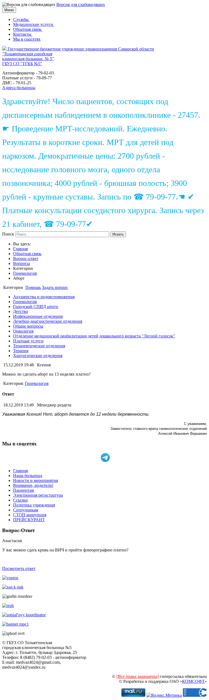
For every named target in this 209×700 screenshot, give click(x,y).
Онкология (23, 331)
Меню (9, 10)
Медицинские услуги (33, 24)
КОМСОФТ (193, 681)
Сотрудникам (25, 510)
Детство (20, 311)
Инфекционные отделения (38, 316)
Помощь (33, 287)
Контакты (22, 34)
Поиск (8, 234)
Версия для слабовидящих (80, 4)
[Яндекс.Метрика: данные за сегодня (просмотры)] (164, 695)
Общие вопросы (28, 326)
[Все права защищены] (137, 676)
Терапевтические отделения (39, 345)
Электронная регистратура (38, 495)
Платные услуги (28, 341)
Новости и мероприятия (35, 480)
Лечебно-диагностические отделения (47, 321)
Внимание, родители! (33, 485)
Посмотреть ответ (18, 568)
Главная (20, 248)
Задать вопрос (55, 287)
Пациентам (23, 490)
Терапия (20, 350)
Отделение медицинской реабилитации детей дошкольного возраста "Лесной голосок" (94, 336)
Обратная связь (27, 29)
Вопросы (21, 263)
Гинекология (25, 273)
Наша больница (27, 475)
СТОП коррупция (29, 514)
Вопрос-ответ (25, 258)
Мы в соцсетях (27, 39)
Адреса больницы (18, 87)
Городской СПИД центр (35, 306)
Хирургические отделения (37, 355)
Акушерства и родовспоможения (44, 296)
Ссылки (20, 500)
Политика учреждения (34, 505)
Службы (21, 19)
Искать (118, 234)
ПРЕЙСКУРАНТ (29, 519)
